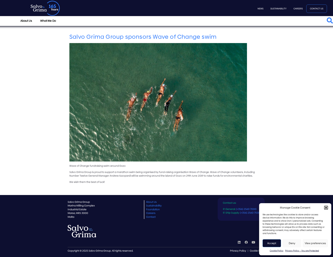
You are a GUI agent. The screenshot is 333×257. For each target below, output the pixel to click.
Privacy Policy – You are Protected (302, 250)
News (260, 8)
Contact (151, 217)
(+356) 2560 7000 (246, 209)
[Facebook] (246, 242)
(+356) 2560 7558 (249, 212)
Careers (298, 8)
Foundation (153, 209)
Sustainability (278, 8)
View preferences (315, 243)
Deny (292, 243)
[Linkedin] (239, 242)
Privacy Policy (238, 250)
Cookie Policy (276, 250)
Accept (271, 243)
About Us (151, 202)
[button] (326, 207)
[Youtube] (253, 242)
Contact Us (316, 8)
